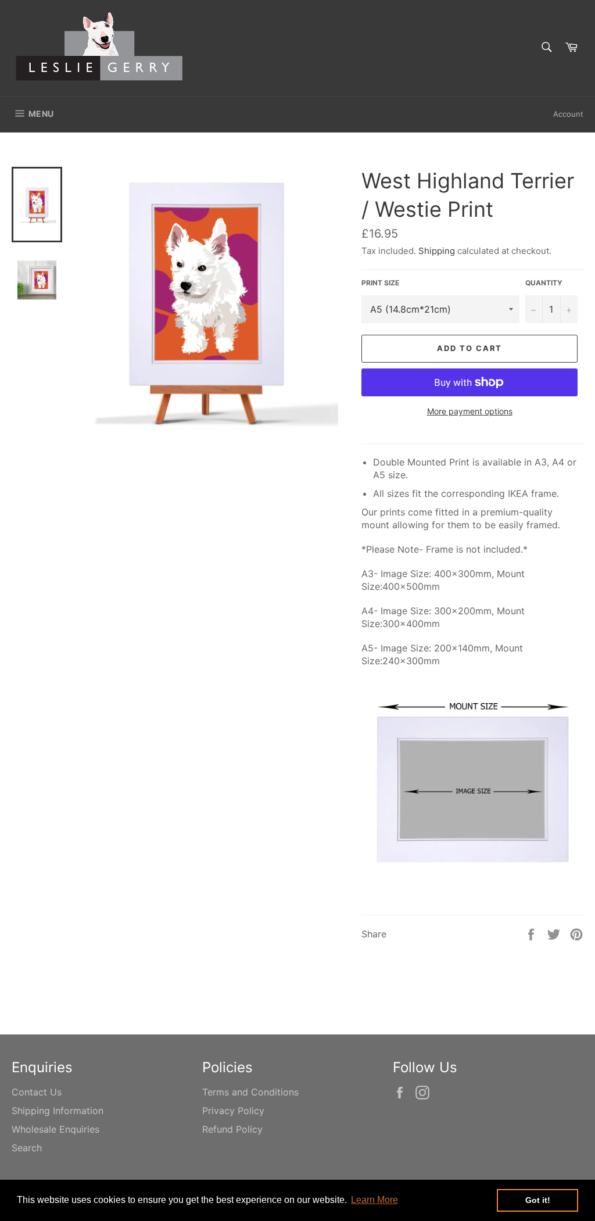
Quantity (543, 282)
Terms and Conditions (250, 1092)
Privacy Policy (233, 1110)
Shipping (436, 250)
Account (568, 114)
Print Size (380, 282)
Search (27, 1148)
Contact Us (37, 1092)
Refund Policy (232, 1129)
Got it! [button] (537, 1200)
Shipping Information (57, 1110)
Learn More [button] (374, 1200)
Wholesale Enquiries (55, 1129)
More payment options (469, 411)
